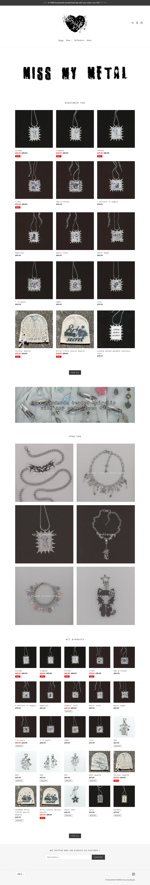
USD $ (19, 874)
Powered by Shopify (128, 880)
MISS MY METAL (116, 880)
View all (75, 372)
